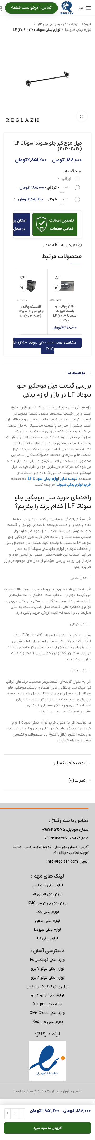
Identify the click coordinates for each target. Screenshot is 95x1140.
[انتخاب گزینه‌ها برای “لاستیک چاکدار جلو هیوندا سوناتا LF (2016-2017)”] (22, 287)
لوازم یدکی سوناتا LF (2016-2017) (36, 30)
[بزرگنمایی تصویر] (82, 116)
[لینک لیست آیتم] (47, 886)
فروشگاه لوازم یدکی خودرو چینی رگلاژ (64, 24)
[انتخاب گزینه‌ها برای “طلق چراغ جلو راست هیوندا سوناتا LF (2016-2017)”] (56, 287)
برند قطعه (73, 171)
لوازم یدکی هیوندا (77, 30)
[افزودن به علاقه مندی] (56, 277)
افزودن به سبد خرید (47, 1128)
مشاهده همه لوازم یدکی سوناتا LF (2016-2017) (44, 345)
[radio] (69, 179)
